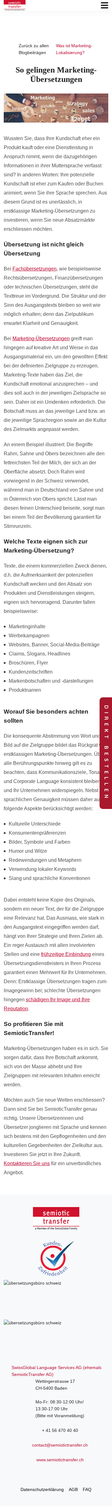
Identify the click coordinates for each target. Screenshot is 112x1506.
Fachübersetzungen (34, 268)
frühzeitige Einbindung (66, 954)
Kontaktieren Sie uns (27, 1163)
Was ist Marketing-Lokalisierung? (74, 49)
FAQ (87, 1489)
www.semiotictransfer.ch (60, 1459)
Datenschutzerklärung (42, 1489)
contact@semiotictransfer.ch (60, 1445)
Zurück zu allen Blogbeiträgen (34, 49)
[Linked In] (56, 1473)
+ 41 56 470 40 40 (60, 1430)
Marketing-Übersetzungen (41, 338)
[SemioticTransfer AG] (15, 5)
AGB (73, 1489)
